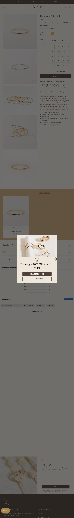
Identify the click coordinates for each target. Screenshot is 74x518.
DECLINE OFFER (37, 279)
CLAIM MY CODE (37, 274)
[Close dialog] (55, 259)
